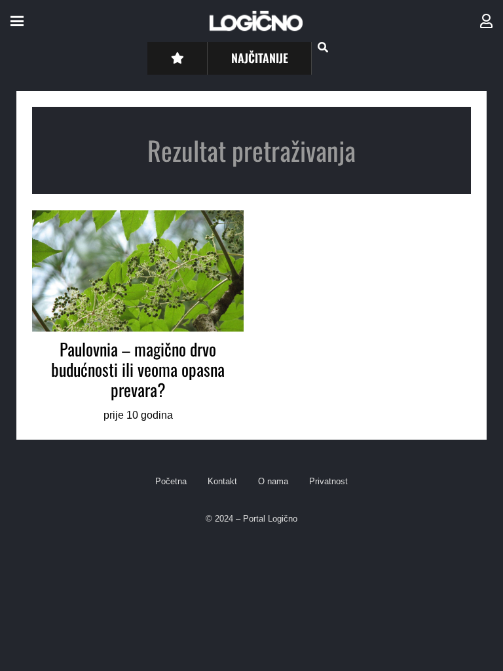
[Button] (177, 58)
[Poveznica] (486, 21)
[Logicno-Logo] (256, 21)
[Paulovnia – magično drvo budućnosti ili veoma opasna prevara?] (138, 317)
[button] (17, 21)
